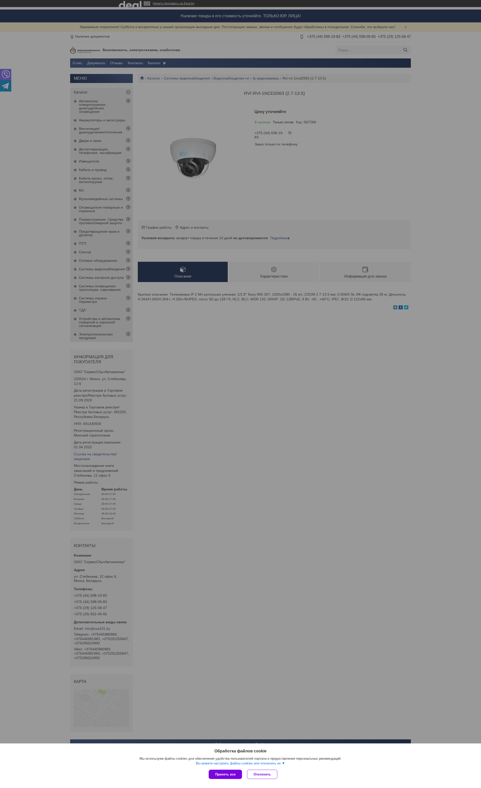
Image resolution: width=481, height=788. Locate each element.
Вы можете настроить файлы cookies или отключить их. (239, 763)
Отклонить (262, 774)
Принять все (225, 774)
